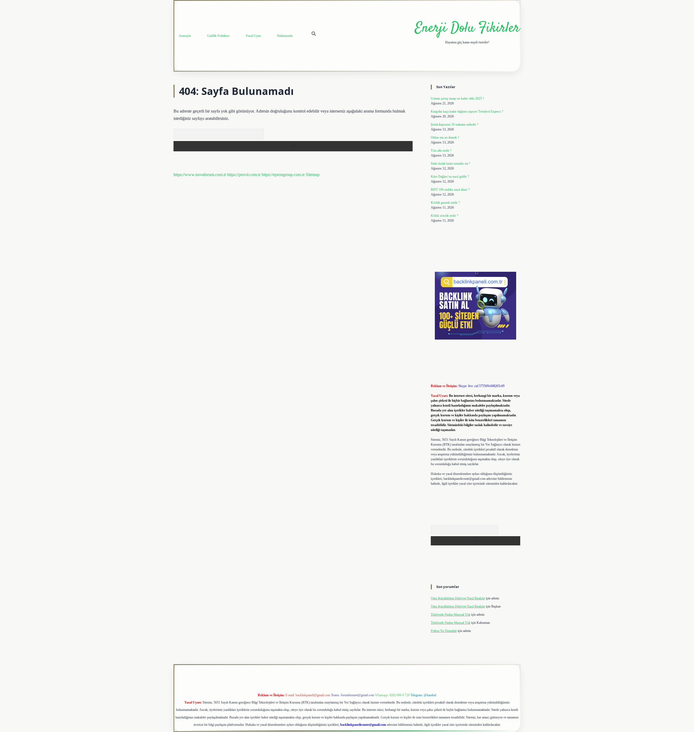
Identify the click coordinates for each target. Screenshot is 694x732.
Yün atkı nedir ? (441, 150)
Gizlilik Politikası (218, 36)
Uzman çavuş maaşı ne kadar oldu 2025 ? (457, 98)
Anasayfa (185, 36)
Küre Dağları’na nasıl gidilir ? (450, 176)
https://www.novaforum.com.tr (200, 174)
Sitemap (313, 174)
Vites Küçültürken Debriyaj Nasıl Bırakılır (458, 598)
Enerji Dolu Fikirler (467, 28)
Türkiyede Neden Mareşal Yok (450, 614)
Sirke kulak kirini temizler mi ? (450, 163)
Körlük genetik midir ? (445, 202)
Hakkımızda (285, 36)
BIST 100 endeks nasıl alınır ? (450, 189)
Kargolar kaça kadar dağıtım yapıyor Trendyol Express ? (467, 111)
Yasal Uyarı (253, 36)
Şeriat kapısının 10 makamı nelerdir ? (454, 124)
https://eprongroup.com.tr (283, 174)
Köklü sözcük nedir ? (444, 216)
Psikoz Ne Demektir (444, 631)
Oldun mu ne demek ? (445, 137)
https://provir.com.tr (244, 174)
